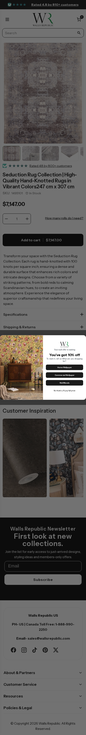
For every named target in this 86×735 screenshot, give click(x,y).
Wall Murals (64, 383)
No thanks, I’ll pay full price (64, 390)
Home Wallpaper (64, 367)
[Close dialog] (83, 338)
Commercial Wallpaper (65, 375)
